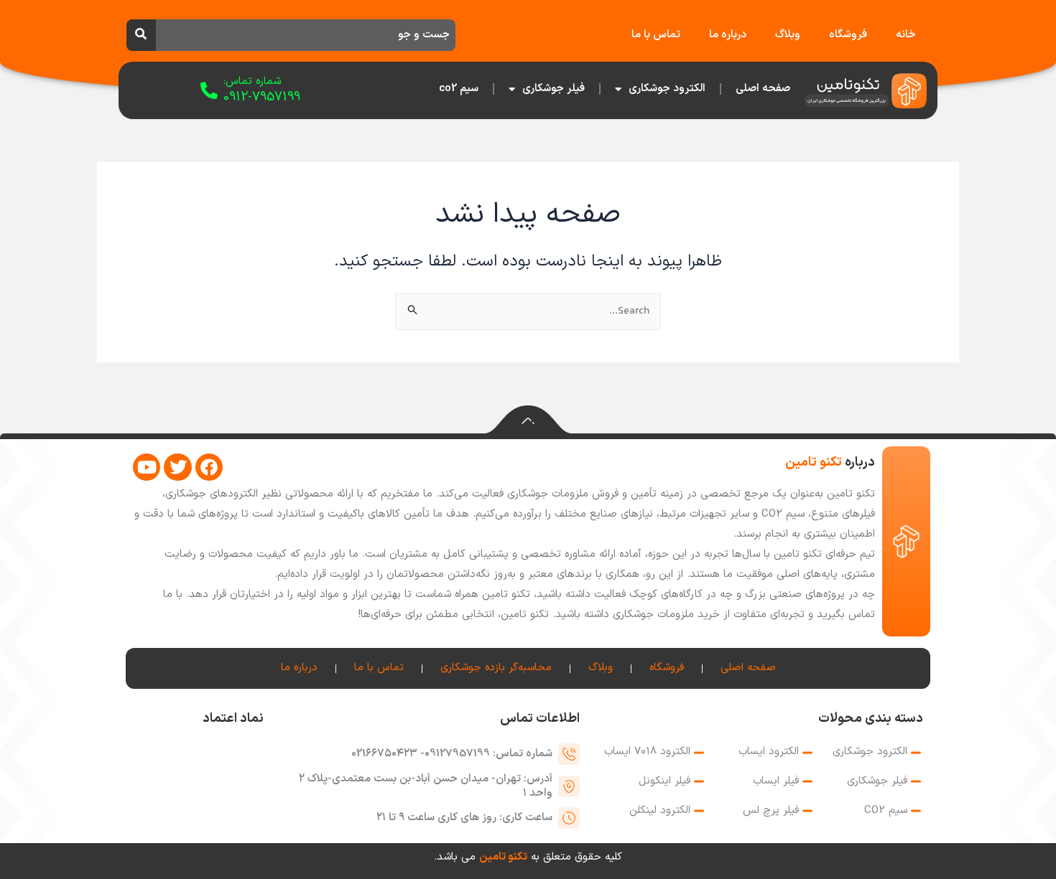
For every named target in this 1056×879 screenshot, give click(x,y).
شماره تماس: (252, 81)
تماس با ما (655, 35)
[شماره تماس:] (209, 90)
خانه (906, 35)
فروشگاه (848, 35)
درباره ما (727, 35)
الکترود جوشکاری (667, 88)
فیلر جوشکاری (553, 88)
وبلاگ (787, 35)
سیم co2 (458, 88)
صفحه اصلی (763, 88)
